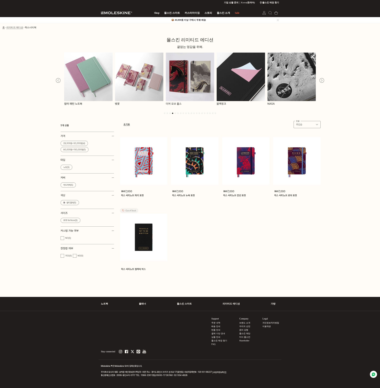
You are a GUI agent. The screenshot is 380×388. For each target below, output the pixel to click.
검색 (270, 13)
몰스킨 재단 (244, 333)
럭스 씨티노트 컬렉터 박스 (133, 269)
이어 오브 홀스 (174, 103)
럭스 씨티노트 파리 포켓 (132, 195)
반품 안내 (215, 330)
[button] (58, 80)
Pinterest (138, 351)
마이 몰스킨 (244, 337)
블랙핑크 (221, 103)
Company (243, 318)
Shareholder (244, 341)
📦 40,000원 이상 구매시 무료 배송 (188, 20)
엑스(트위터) (132, 351)
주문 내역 (215, 323)
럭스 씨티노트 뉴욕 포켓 (183, 195)
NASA (271, 103)
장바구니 (276, 13)
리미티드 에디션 (14, 27)
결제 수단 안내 (218, 333)
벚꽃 (117, 103)
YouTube (144, 351)
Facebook (126, 351)
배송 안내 (215, 326)
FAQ (213, 344)
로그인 (264, 13)
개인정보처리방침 (270, 323)
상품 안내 (215, 337)
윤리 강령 (243, 330)
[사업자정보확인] (219, 372)
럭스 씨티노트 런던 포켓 (234, 195)
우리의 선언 (244, 326)
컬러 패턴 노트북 (73, 103)
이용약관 (266, 326)
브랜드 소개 (244, 323)
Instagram (120, 351)
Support (215, 318)
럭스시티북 (30, 27)
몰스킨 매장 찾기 (219, 341)
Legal (265, 318)
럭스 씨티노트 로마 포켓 (285, 195)
